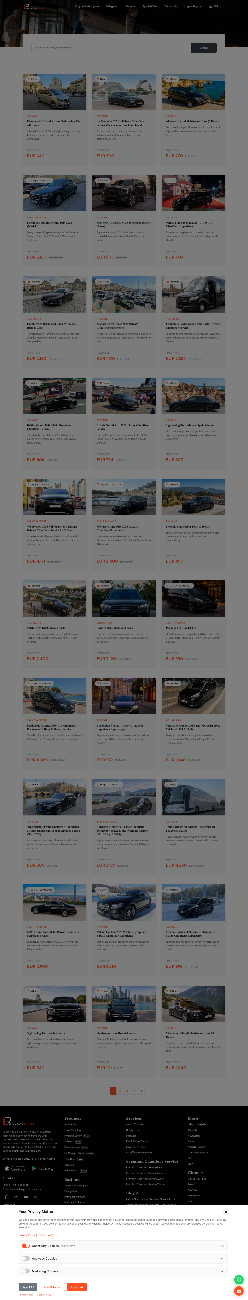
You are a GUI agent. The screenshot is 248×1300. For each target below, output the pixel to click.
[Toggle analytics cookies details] (222, 1258)
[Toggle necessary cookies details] (222, 1246)
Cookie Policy (46, 1235)
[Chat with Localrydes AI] (239, 1291)
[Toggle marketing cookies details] (222, 1271)
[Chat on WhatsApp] (239, 1279)
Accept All (77, 1287)
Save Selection (52, 1287)
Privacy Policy (27, 1235)
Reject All (28, 1287)
